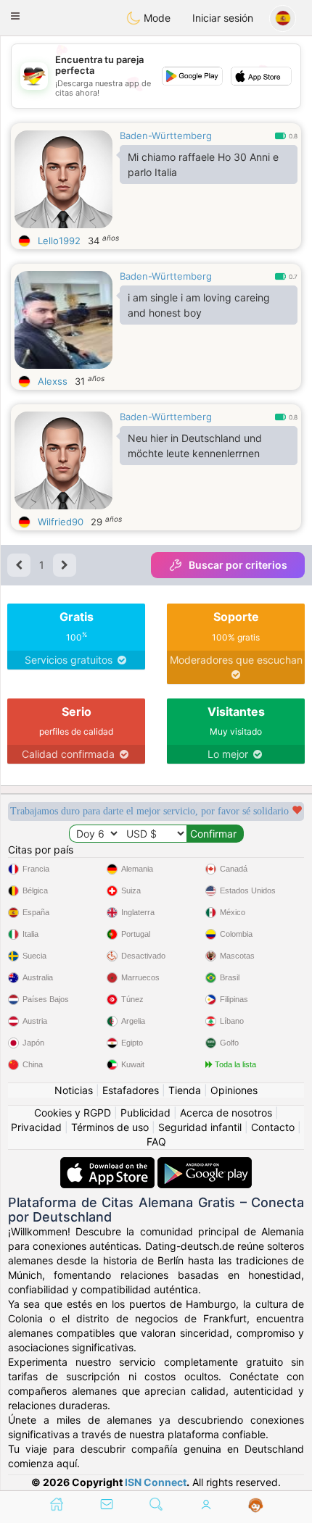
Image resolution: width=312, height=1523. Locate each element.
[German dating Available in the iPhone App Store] (108, 1164)
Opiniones (234, 1090)
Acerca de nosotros (226, 1112)
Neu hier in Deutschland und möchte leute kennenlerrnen (195, 445)
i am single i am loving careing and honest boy (199, 305)
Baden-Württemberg (166, 135)
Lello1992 (59, 240)
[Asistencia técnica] (255, 1505)
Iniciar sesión (222, 18)
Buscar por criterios (238, 565)
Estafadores (130, 1090)
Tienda (184, 1090)
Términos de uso (110, 1127)
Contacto (273, 1127)
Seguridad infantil (200, 1127)
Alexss (52, 381)
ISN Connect (155, 1482)
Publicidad (145, 1112)
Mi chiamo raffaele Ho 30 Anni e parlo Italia (203, 164)
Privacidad (36, 1127)
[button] (15, 16)
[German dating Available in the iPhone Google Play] (204, 1164)
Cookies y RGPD (72, 1112)
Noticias (73, 1090)
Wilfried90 (60, 521)
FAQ (156, 1141)
